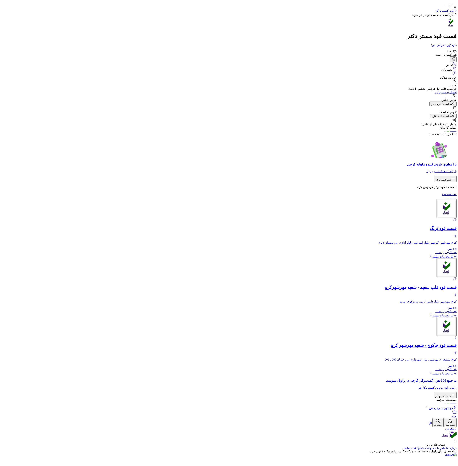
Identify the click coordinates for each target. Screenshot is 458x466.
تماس (451, 256)
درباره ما (451, 448)
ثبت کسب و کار (444, 10)
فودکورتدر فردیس (444, 45)
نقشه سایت (410, 448)
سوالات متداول (425, 448)
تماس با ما (440, 448)
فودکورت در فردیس (441, 408)
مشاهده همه (449, 194)
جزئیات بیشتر (440, 256)
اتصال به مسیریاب (446, 92)
